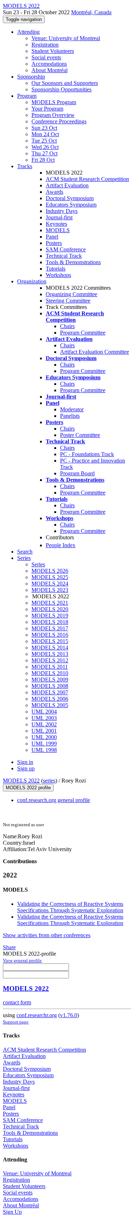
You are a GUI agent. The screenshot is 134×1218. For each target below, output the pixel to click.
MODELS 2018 (49, 622)
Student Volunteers (52, 51)
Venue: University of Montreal (65, 38)
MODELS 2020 (49, 609)
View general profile (22, 960)
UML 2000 (44, 737)
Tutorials (55, 269)
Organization (31, 281)
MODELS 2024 (49, 584)
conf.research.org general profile (53, 800)
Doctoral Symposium (70, 198)
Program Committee (82, 333)
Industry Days (62, 211)
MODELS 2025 (49, 577)
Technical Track (64, 256)
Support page (16, 1022)
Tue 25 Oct (44, 141)
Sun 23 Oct (44, 128)
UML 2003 (44, 718)
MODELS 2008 (49, 686)
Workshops (58, 275)
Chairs (67, 326)
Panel (52, 237)
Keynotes (56, 224)
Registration (45, 45)
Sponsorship (31, 77)
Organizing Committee (71, 294)
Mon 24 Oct (45, 134)
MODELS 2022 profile (28, 787)
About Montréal (49, 70)
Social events (46, 57)
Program (26, 96)
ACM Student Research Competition (87, 179)
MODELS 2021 (49, 603)
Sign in (25, 762)
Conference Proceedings (58, 121)
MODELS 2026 (49, 571)
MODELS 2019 (49, 616)
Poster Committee (80, 435)
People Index (60, 545)
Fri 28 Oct (43, 160)
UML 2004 (44, 712)
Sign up (26, 768)
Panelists (70, 416)
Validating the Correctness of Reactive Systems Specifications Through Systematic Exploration (70, 907)
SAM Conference (66, 249)
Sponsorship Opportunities (61, 89)
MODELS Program (53, 102)
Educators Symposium (71, 205)
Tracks (24, 166)
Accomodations (49, 64)
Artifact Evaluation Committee (94, 352)
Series (38, 564)
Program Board (77, 473)
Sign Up (12, 1212)
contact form (17, 1002)
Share (9, 947)
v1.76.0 (68, 1015)
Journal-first (59, 217)
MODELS (58, 230)
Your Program (47, 109)
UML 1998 (44, 750)
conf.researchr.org (36, 1015)
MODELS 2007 (49, 692)
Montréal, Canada (91, 12)
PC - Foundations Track (87, 454)
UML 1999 (44, 744)
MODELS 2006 (49, 699)
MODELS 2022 (21, 781)
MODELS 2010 (49, 673)
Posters (54, 243)
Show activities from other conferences (46, 935)
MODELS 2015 (49, 641)
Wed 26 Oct (45, 147)
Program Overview (53, 115)
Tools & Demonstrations (73, 262)
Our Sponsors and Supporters (64, 83)
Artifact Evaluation (67, 185)
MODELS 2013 (49, 654)
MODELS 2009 (49, 680)
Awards (54, 192)
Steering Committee (68, 301)
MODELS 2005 (49, 705)
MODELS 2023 (49, 590)
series (49, 781)
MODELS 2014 (49, 648)
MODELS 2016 (49, 635)
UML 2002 (44, 724)
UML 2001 (44, 731)
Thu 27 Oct (44, 153)
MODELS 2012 (49, 660)
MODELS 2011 (49, 667)
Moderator (72, 409)
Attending (28, 32)
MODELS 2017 (49, 628)
